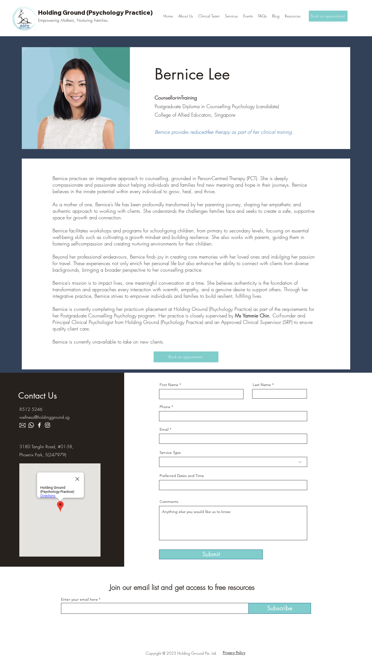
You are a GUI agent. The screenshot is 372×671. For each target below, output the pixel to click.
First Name (169, 385)
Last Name (262, 385)
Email (164, 429)
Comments (169, 501)
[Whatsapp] (31, 425)
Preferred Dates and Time (182, 476)
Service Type (170, 452)
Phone (165, 407)
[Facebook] (39, 425)
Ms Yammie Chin (252, 315)
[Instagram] (47, 425)
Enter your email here (79, 599)
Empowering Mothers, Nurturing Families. (73, 20)
